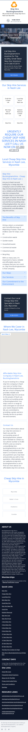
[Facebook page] (2, 729)
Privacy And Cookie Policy (9, 681)
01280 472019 (16, 148)
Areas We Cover (6, 672)
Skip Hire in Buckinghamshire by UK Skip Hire (14, 654)
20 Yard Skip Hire (7, 643)
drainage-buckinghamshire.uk (11, 699)
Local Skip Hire (6, 597)
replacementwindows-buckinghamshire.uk (8, 712)
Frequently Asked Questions (10, 675)
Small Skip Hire (6, 603)
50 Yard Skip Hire (7, 646)
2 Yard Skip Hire (6, 622)
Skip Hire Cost (6, 615)
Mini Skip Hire (6, 600)
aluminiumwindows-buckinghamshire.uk (14, 702)
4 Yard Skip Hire (6, 625)
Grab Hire (5, 609)
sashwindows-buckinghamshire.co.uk (13, 696)
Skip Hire (4, 591)
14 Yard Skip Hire (7, 640)
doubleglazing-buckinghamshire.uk (12, 705)
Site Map (4, 687)
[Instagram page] (5, 729)
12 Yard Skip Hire (7, 637)
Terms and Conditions (8, 684)
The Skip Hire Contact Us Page (11, 650)
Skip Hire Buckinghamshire (14, 10)
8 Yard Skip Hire (6, 631)
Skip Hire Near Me (7, 606)
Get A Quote (14, 75)
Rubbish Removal (7, 612)
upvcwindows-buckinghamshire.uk (12, 708)
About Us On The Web (8, 678)
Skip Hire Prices (6, 619)
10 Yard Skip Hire (7, 634)
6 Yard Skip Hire (6, 628)
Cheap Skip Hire (6, 594)
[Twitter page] (9, 729)
